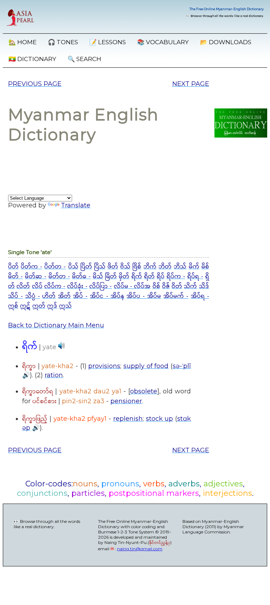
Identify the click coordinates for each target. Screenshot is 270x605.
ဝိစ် (156, 286)
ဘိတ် (165, 267)
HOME (22, 42)
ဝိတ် (177, 286)
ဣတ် (38, 306)
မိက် (194, 267)
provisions (104, 366)
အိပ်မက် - (175, 296)
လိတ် (23, 286)
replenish (128, 419)
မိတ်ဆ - (35, 276)
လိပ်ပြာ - (100, 286)
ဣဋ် (25, 306)
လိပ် (37, 286)
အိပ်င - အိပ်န (107, 296)
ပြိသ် (99, 267)
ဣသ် (65, 306)
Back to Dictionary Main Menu (56, 325)
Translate (75, 205)
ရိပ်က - (176, 276)
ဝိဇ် (166, 286)
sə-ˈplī (182, 366)
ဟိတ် (49, 296)
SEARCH (84, 58)
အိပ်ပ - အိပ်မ (144, 296)
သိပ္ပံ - (32, 296)
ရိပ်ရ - (195, 276)
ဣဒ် (52, 306)
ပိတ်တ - (55, 267)
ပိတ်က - (31, 267)
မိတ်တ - (59, 276)
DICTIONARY (32, 58)
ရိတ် (149, 276)
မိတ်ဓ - (81, 276)
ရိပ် (161, 276)
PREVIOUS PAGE (35, 84)
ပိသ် (73, 267)
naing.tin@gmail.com (139, 548)
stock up (159, 419)
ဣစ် (13, 306)
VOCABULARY (163, 42)
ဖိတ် (113, 267)
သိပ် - (15, 296)
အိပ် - (80, 296)
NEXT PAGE (190, 84)
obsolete (143, 391)
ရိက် (136, 276)
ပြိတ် (86, 267)
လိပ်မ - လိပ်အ (132, 286)
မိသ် (98, 276)
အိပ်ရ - (200, 296)
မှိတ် (124, 276)
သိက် (190, 286)
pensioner (126, 401)
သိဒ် (204, 286)
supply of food (145, 366)
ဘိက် (149, 267)
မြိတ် (111, 276)
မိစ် (205, 267)
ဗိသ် (125, 267)
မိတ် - (15, 276)
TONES (63, 42)
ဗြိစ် (137, 267)
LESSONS (107, 42)
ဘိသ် (180, 267)
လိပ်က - (54, 286)
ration (54, 375)
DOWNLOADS (225, 42)
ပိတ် (13, 267)
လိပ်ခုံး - (77, 286)
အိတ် (64, 296)
